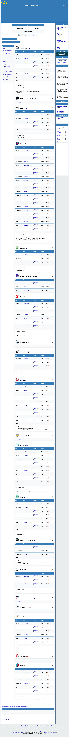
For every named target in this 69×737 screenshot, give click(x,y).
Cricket (58, 33)
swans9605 (59, 132)
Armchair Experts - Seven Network (7, 57)
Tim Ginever (25, 172)
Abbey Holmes (26, 307)
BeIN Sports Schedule (25, 725)
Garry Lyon (25, 386)
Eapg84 (58, 134)
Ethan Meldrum (26, 526)
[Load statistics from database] (64, 101)
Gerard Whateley (26, 165)
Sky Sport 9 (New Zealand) (7, 74)
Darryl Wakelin (26, 554)
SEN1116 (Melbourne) (6, 72)
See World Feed (18, 102)
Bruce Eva (25, 54)
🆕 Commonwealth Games (61, 41)
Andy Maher (25, 169)
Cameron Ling (26, 122)
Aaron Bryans (26, 129)
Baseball (58, 29)
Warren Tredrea (26, 206)
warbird (58, 131)
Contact (54, 725)
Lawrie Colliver (26, 77)
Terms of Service (52, 732)
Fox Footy (4, 64)
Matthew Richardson (27, 322)
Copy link (21, 35)
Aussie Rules (65, 5)
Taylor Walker (26, 214)
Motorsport (59, 40)
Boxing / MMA (59, 32)
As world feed (26, 314)
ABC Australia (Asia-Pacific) (7, 50)
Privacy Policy (23, 732)
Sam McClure (26, 73)
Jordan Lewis (26, 409)
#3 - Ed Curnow (59, 119)
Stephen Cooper (42, 731)
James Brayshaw (26, 303)
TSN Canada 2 (5, 79)
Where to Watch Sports (17, 714)
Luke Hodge (25, 318)
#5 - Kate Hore (59, 122)
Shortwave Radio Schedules (46, 725)
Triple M (4, 77)
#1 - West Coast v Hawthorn (62, 106)
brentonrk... (59, 135)
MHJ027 (58, 139)
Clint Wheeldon (26, 118)
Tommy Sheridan (26, 290)
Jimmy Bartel (26, 69)
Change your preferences (16, 732)
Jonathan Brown (26, 401)
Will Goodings (26, 176)
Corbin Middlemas (26, 114)
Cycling (58, 34)
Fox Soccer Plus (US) (6, 66)
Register (26, 5)
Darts (57, 35)
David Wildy (25, 550)
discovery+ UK (5, 61)
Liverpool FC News (17, 725)
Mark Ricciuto (26, 416)
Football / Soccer (60, 26)
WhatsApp (64, 62)
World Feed (5, 81)
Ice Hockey (59, 39)
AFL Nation (4, 55)
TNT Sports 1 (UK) (6, 76)
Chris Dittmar (26, 507)
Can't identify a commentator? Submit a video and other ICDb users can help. (15, 706)
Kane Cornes (26, 262)
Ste (57, 138)
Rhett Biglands (26, 225)
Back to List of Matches (6, 719)
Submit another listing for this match (8, 703)
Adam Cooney (26, 286)
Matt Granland (26, 58)
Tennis (58, 47)
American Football (60, 27)
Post (65, 60)
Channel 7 (4, 59)
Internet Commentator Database (34, 725)
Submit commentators (35, 5)
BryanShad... (59, 141)
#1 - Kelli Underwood (60, 117)
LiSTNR (4, 69)
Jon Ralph (25, 420)
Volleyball (58, 48)
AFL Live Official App (6, 53)
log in (6, 711)
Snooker (58, 46)
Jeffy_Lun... (59, 128)
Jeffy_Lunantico (35, 54)
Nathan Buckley (26, 405)
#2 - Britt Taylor (59, 118)
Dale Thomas (26, 210)
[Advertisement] (34, 14)
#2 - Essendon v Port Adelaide (62, 108)
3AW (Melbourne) (6, 48)
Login (29, 5)
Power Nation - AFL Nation (7, 71)
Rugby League (59, 43)
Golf (57, 36)
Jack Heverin (26, 180)
